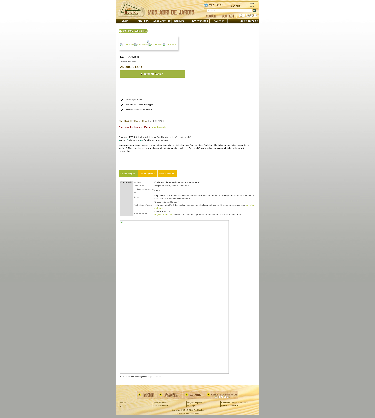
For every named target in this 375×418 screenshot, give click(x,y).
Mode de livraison (161, 403)
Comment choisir (161, 406)
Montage (191, 406)
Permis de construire (230, 406)
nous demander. (159, 127)
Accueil (123, 403)
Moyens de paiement (196, 403)
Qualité (123, 406)
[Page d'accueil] (212, 16)
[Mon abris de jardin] (171, 11)
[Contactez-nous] (229, 16)
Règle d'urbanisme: (163, 214)
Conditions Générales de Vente (234, 403)
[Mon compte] (248, 15)
